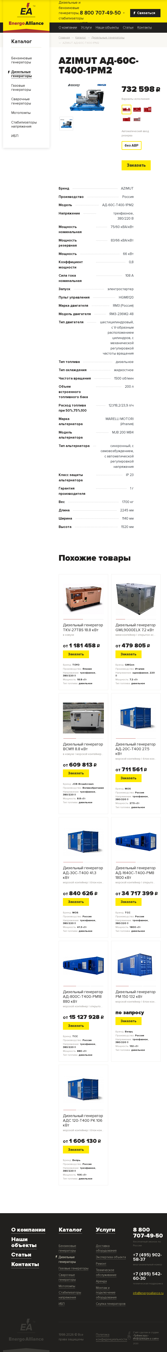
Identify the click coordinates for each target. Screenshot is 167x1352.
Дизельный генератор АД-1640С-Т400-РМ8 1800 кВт (135, 875)
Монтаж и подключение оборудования (106, 1292)
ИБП (62, 1304)
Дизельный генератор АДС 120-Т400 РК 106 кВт (83, 1123)
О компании (68, 27)
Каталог (21, 41)
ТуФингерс (140, 1335)
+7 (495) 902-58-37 (147, 1257)
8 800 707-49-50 (100, 13)
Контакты (144, 27)
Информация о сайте (146, 1338)
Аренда (101, 1281)
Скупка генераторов (110, 1304)
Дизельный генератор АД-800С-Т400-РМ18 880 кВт (83, 999)
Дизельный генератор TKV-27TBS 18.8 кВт (83, 630)
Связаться (146, 13)
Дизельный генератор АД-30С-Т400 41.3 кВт (83, 875)
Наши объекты (107, 27)
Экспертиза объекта (111, 1257)
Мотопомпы (67, 1286)
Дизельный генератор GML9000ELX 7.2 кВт (135, 630)
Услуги (86, 27)
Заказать (136, 165)
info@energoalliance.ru (148, 1293)
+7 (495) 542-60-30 (147, 1276)
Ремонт (101, 1264)
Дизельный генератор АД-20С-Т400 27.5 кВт (135, 751)
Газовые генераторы (73, 1268)
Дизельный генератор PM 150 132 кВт (135, 996)
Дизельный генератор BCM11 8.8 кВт (83, 749)
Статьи (128, 27)
